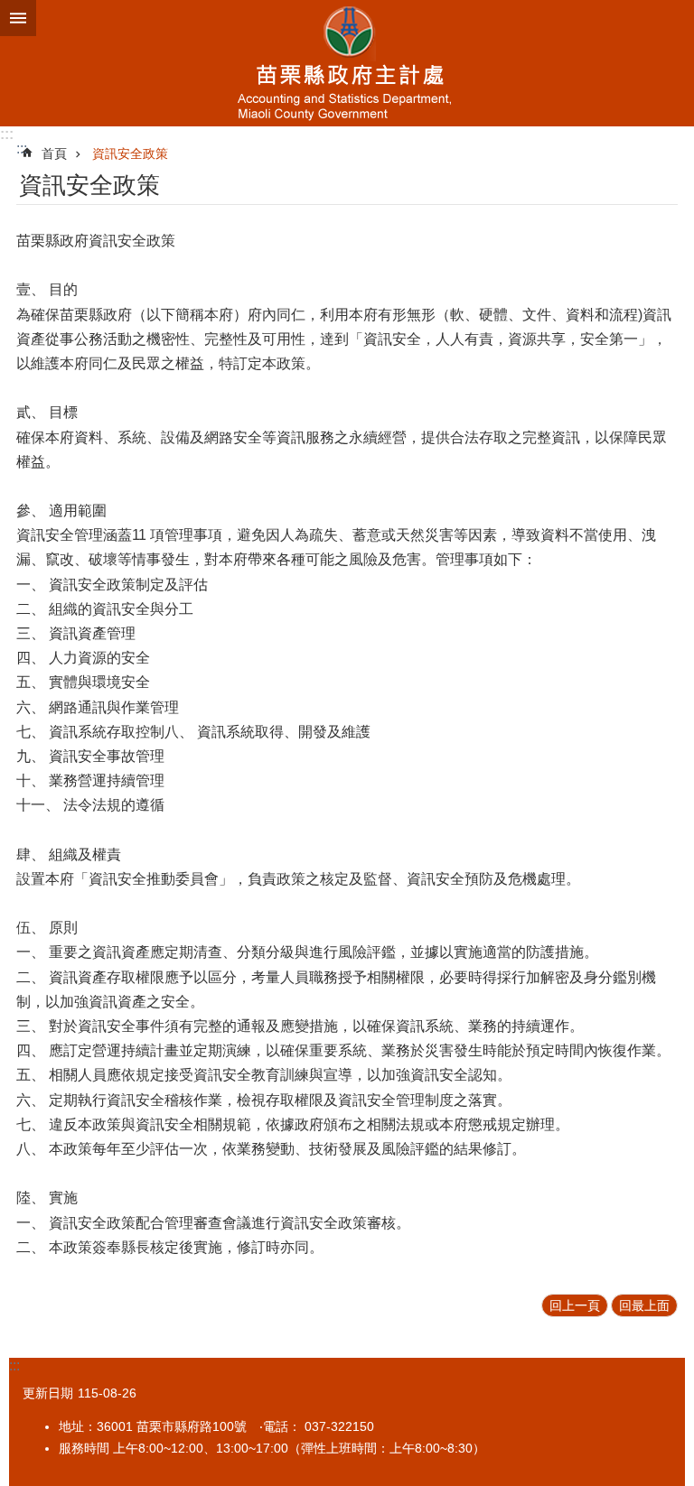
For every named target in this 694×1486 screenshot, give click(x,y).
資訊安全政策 (130, 153)
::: (7, 134)
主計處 (347, 63)
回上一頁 (574, 1305)
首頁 (54, 153)
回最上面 (644, 1305)
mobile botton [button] (18, 18)
